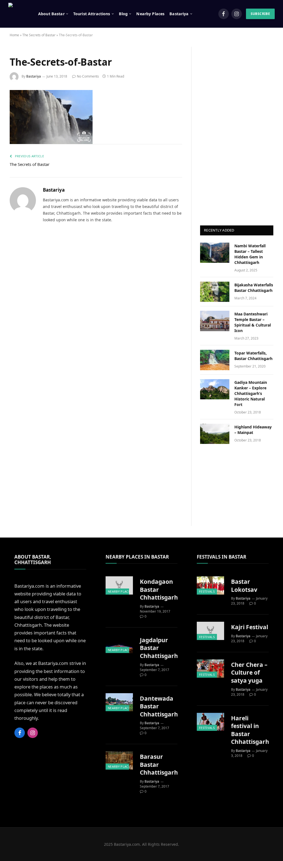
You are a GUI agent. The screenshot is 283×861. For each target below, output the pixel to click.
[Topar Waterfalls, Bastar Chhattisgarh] (214, 360)
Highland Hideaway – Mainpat (253, 429)
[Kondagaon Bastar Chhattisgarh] (119, 585)
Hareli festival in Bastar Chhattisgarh (250, 730)
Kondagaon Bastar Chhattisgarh (159, 589)
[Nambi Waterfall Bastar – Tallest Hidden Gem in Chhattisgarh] (214, 253)
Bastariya (33, 76)
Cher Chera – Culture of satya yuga (249, 672)
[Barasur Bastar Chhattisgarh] (119, 760)
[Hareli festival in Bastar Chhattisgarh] (210, 722)
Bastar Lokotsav (244, 585)
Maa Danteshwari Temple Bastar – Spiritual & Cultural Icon (252, 322)
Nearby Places (150, 13)
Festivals (207, 591)
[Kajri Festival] (210, 631)
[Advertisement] (236, 130)
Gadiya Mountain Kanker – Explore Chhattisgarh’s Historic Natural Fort (250, 393)
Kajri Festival (249, 627)
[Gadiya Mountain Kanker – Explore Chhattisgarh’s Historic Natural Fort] (214, 389)
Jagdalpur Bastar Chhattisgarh (159, 648)
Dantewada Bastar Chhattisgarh (159, 706)
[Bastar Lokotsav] (210, 585)
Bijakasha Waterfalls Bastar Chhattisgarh (253, 287)
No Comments (88, 76)
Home (14, 35)
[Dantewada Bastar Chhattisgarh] (119, 702)
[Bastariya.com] (17, 14)
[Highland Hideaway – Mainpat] (214, 434)
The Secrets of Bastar (39, 35)
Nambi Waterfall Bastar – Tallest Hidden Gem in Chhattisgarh (250, 254)
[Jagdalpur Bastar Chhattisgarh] (119, 644)
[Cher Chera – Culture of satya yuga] (210, 668)
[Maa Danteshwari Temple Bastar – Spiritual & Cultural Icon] (214, 321)
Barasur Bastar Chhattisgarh (159, 764)
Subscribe (260, 13)
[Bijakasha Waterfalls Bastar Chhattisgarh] (214, 292)
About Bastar (51, 13)
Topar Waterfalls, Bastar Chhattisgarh (253, 355)
